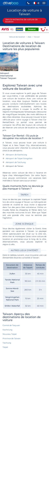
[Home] (10, 3)
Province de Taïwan (11, 338)
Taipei (5, 347)
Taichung (7, 343)
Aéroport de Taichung (16, 162)
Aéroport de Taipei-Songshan (19, 158)
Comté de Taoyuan (11, 325)
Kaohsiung (7, 330)
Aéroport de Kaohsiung (16, 154)
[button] (28, 3)
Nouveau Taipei (10, 334)
